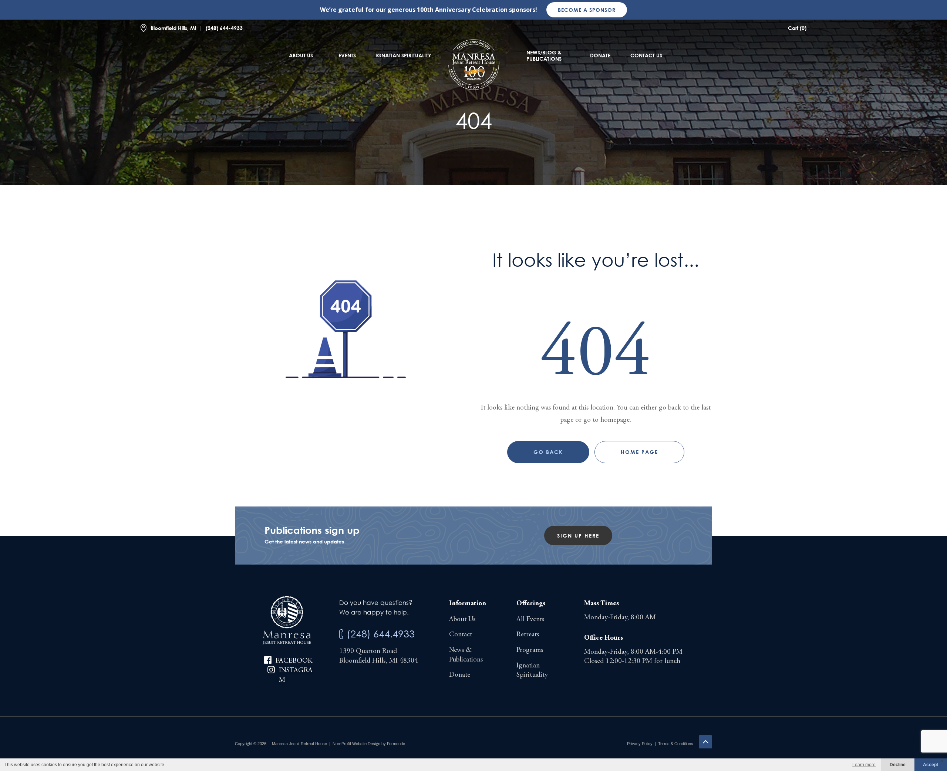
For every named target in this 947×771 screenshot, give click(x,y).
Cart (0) (797, 28)
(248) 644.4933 (381, 633)
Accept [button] (930, 764)
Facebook (294, 660)
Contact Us (646, 55)
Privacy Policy (640, 743)
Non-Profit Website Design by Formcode (369, 743)
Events (347, 55)
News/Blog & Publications (544, 55)
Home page (639, 452)
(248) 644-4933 (224, 28)
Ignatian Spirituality (403, 55)
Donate (600, 55)
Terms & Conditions (675, 743)
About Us (301, 55)
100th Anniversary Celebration (462, 10)
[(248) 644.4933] (341, 634)
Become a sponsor (587, 10)
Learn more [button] (864, 764)
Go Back (548, 452)
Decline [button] (898, 764)
